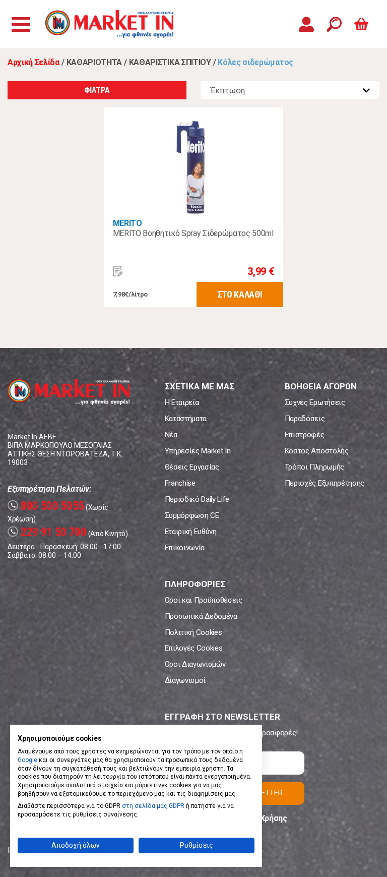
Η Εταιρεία (182, 402)
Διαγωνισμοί (185, 680)
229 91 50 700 (48, 532)
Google (27, 760)
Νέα (171, 434)
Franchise (180, 483)
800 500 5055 (47, 506)
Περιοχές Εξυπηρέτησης (324, 483)
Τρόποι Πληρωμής (314, 467)
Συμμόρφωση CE (192, 515)
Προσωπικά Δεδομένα (201, 616)
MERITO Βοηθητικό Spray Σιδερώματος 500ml (193, 233)
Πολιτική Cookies (193, 632)
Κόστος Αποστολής (317, 450)
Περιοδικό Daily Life (197, 499)
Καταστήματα (186, 418)
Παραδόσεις (305, 418)
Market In (109, 24)
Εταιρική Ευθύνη (191, 531)
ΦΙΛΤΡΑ (96, 90)
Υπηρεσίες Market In (198, 450)
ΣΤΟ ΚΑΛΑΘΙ (240, 294)
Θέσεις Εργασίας (192, 467)
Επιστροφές (305, 434)
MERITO (127, 223)
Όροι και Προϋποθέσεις (203, 600)
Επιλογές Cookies (194, 648)
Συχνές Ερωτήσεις (315, 402)
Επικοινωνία (185, 547)
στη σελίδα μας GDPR (153, 805)
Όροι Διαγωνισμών (195, 664)
